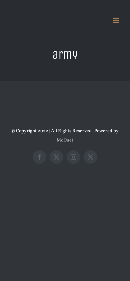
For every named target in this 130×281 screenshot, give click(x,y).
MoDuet (65, 140)
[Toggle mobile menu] (116, 20)
